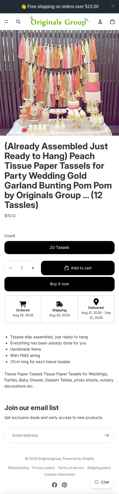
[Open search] (18, 22)
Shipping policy (99, 468)
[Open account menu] (100, 22)
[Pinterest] (64, 484)
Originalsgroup (49, 458)
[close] (113, 6)
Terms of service (71, 468)
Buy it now (59, 283)
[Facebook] (54, 484)
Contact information (59, 474)
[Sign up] (107, 435)
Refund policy (18, 468)
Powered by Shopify (78, 458)
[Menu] (6, 21)
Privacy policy (43, 468)
